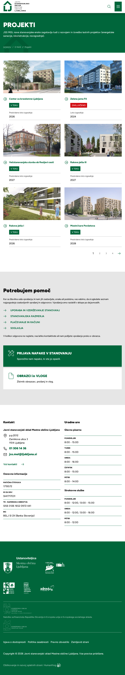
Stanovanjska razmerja (27, 316)
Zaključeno (79, 105)
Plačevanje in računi (25, 322)
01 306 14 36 (17, 448)
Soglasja (16, 328)
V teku (14, 105)
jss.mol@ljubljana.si (23, 454)
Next (119, 253)
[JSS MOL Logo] (16, 6)
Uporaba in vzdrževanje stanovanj (35, 310)
